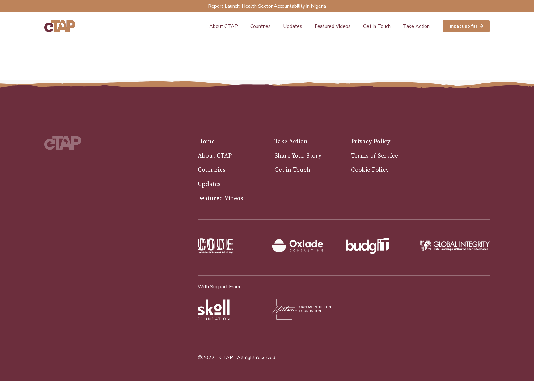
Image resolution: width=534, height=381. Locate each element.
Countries (212, 170)
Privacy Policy (370, 142)
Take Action (290, 142)
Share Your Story (297, 156)
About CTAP (215, 156)
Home (206, 142)
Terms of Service (374, 156)
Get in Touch (292, 170)
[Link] (59, 26)
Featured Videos (220, 198)
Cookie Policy (370, 170)
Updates (209, 184)
